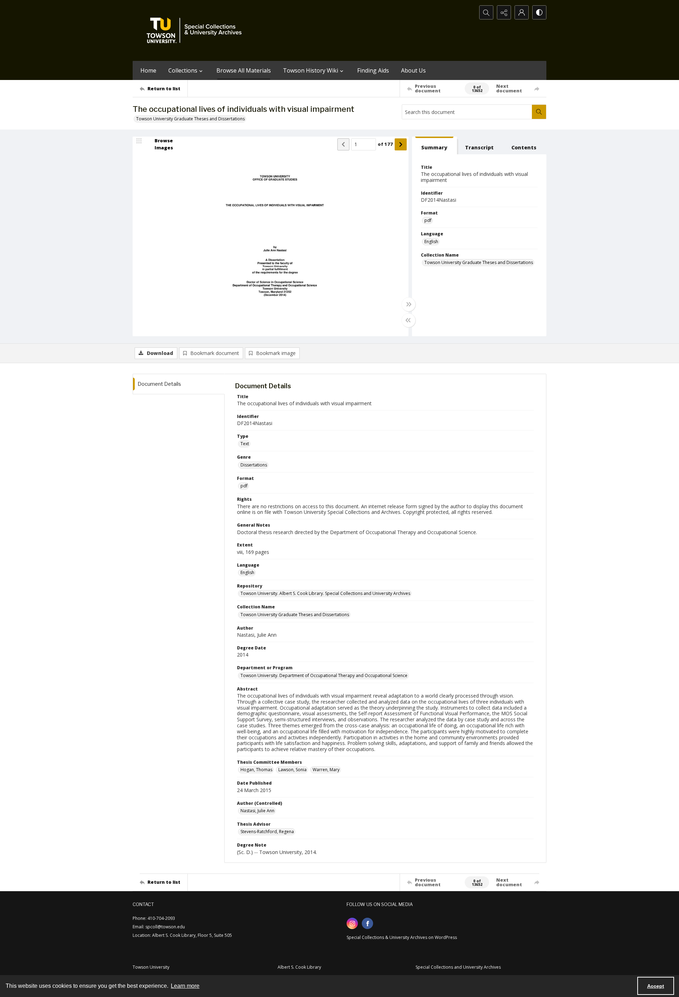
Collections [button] (182, 70)
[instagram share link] (352, 923)
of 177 (385, 144)
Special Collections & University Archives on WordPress (402, 937)
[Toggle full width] (408, 304)
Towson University (151, 967)
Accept (655, 986)
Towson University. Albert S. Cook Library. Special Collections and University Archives (325, 593)
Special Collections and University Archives (458, 967)
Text (244, 444)
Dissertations (253, 465)
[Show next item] (401, 144)
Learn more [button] (185, 986)
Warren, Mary (326, 770)
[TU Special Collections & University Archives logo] (196, 30)
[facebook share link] (367, 923)
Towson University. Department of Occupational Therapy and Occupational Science (323, 675)
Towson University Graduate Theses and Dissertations (190, 119)
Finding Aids (373, 70)
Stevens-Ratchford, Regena (267, 832)
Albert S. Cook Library (299, 967)
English (431, 242)
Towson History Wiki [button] (310, 70)
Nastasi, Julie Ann (257, 811)
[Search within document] (539, 112)
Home (148, 70)
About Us (413, 70)
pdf (427, 220)
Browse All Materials (243, 70)
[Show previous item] (343, 144)
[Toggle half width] (408, 320)
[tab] (434, 146)
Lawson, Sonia (292, 770)
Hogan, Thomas (256, 770)
